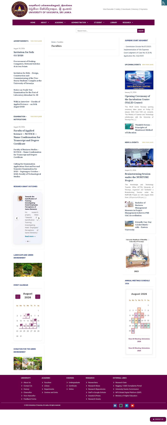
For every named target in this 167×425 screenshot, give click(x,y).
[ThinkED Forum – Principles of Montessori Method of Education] (129, 126)
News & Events (131, 142)
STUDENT (98, 22)
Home (32, 22)
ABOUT (44, 22)
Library (113, 22)
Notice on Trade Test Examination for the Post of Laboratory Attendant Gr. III (26, 92)
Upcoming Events (133, 64)
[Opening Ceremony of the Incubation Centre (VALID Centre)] (139, 80)
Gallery (118, 9)
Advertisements (21, 41)
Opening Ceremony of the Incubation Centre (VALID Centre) (137, 99)
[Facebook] (115, 405)
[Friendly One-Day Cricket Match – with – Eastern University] (129, 223)
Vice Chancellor (108, 9)
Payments (143, 9)
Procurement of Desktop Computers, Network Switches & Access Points (27, 64)
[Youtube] (132, 405)
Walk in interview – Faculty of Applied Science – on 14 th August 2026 (27, 104)
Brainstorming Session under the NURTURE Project (137, 177)
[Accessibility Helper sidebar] (164, 2)
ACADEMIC (59, 22)
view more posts (36, 41)
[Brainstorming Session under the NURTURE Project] (139, 158)
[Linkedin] (126, 405)
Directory (135, 9)
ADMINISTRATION (78, 22)
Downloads (126, 9)
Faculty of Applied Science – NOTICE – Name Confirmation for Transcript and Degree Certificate (27, 137)
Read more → (30, 236)
